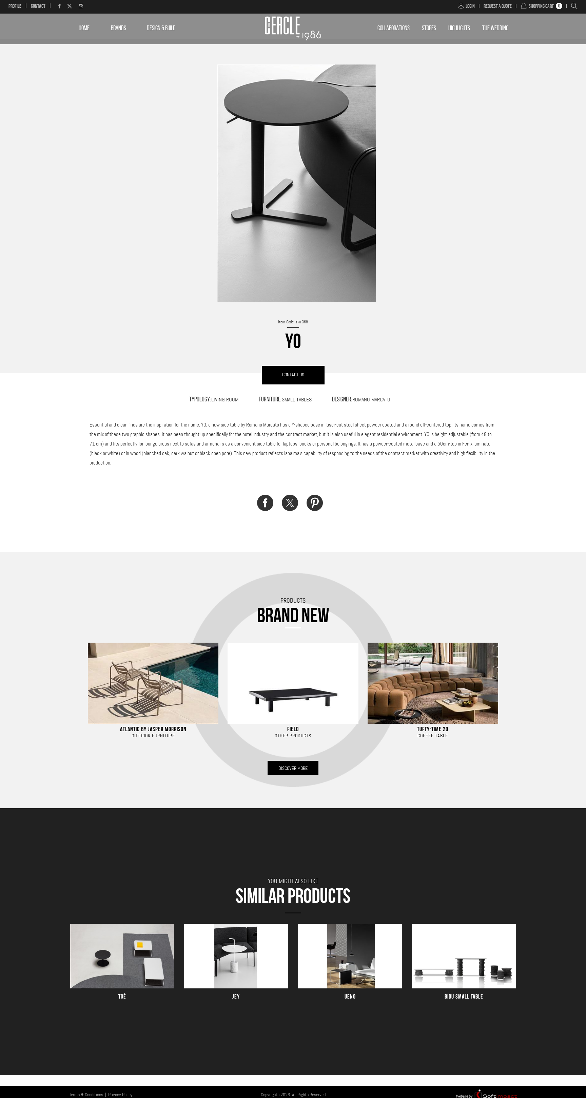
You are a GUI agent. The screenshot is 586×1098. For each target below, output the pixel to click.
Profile (14, 6)
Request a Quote (498, 6)
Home (84, 28)
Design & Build (161, 28)
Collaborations (393, 28)
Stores (429, 28)
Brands (118, 28)
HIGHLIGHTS (459, 28)
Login (470, 6)
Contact (38, 6)
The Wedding (495, 28)
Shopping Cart (541, 6)
